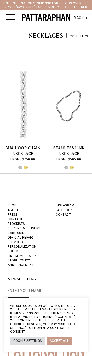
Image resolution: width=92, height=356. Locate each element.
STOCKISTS (16, 224)
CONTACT (15, 219)
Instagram (65, 205)
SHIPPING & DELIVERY (24, 228)
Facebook (64, 210)
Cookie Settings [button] (27, 341)
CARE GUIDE (17, 233)
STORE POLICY (19, 260)
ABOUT (13, 210)
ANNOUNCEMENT (21, 265)
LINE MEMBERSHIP (22, 256)
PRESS (13, 214)
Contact (63, 214)
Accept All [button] (59, 341)
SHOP (12, 205)
